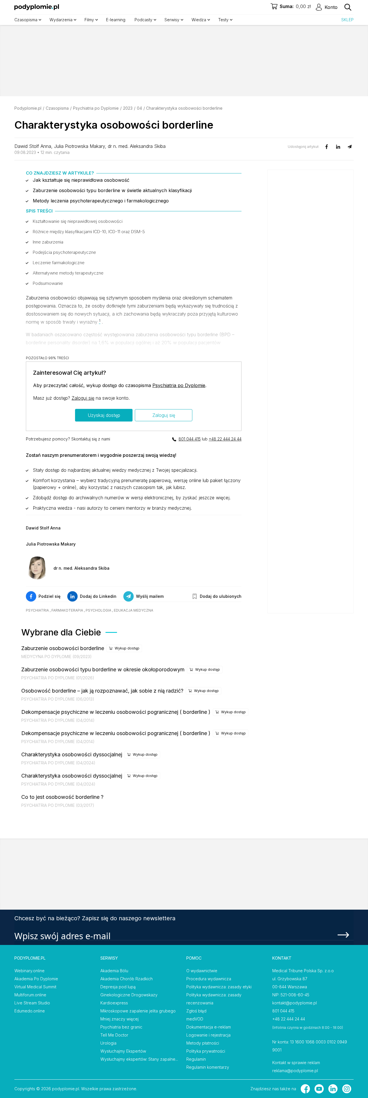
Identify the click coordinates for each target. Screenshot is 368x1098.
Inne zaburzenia (48, 242)
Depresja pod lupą (118, 986)
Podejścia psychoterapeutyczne (64, 252)
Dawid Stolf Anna (32, 146)
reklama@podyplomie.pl (295, 1070)
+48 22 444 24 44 (225, 438)
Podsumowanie (48, 283)
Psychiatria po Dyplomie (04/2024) (58, 762)
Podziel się (49, 596)
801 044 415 (190, 438)
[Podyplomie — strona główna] (36, 7)
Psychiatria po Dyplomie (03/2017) (57, 805)
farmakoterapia (67, 610)
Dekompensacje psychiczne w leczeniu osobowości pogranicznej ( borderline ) (115, 712)
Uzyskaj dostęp (104, 415)
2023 (128, 108)
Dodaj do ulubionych (220, 596)
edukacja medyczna (133, 610)
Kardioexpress (114, 1002)
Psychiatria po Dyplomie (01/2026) (57, 677)
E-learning (115, 19)
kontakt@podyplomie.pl (294, 1002)
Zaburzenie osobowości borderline (62, 648)
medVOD (194, 1018)
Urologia (108, 1043)
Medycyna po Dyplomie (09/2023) (56, 656)
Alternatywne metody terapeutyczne (68, 273)
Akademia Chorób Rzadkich (126, 978)
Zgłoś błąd (196, 1010)
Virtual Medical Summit (35, 986)
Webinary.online (29, 970)
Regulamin (196, 1059)
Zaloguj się (83, 398)
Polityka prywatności (205, 1051)
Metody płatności (202, 1043)
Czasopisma (57, 108)
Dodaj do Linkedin (98, 596)
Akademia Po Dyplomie (36, 978)
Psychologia (98, 610)
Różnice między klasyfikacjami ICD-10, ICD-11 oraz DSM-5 (89, 231)
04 (139, 108)
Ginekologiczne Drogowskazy (129, 994)
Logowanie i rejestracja (208, 1035)
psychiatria (37, 610)
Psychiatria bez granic (121, 1026)
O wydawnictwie (201, 970)
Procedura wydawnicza (208, 978)
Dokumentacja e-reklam (208, 1026)
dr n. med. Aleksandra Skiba (137, 146)
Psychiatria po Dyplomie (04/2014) (58, 720)
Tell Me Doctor (114, 1035)
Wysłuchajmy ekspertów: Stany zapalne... (139, 1059)
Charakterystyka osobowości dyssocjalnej (71, 754)
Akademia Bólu (114, 970)
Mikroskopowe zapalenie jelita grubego (138, 1010)
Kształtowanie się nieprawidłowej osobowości (77, 221)
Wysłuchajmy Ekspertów (123, 1051)
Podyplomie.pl (27, 108)
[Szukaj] (348, 7)
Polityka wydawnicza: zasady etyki (219, 986)
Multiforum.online (30, 994)
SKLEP (347, 19)
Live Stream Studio (32, 1002)
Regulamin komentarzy (207, 1067)
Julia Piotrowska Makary (79, 146)
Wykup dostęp (127, 648)
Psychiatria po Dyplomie (96, 108)
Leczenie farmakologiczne (59, 262)
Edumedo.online (29, 1010)
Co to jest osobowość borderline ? (62, 797)
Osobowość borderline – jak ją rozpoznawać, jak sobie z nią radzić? (102, 691)
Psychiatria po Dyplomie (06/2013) (57, 699)
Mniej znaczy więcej (119, 1018)
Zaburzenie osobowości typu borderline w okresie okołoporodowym (103, 669)
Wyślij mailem (150, 596)
